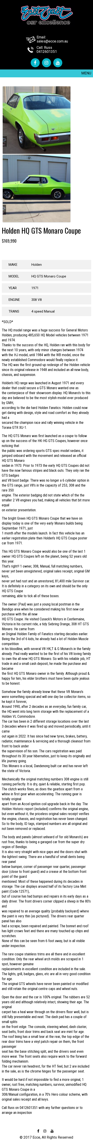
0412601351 (47, 51)
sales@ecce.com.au (52, 41)
